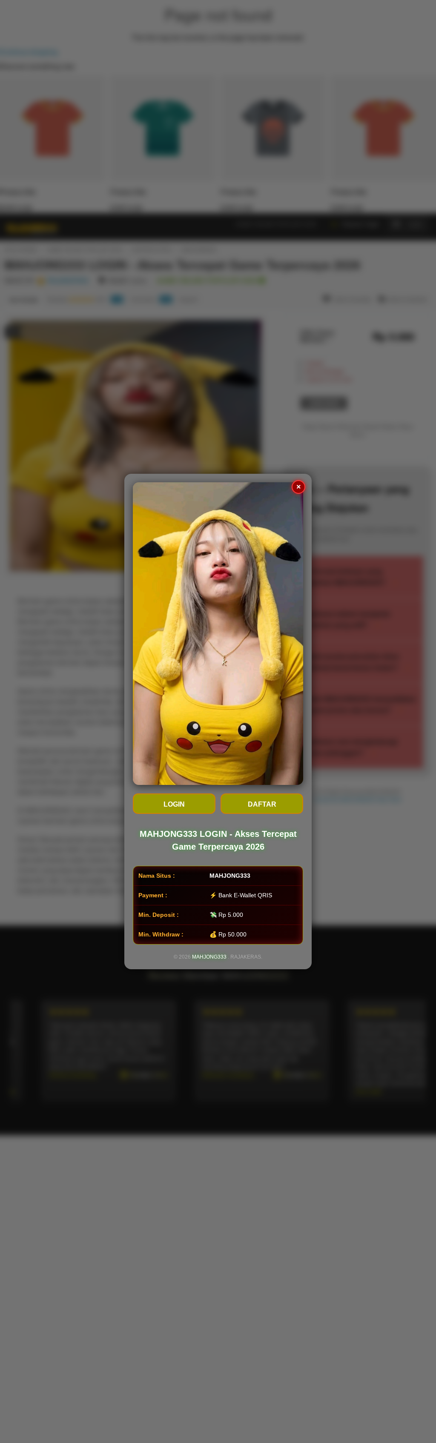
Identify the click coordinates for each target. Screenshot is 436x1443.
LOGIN (174, 804)
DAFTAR (262, 804)
